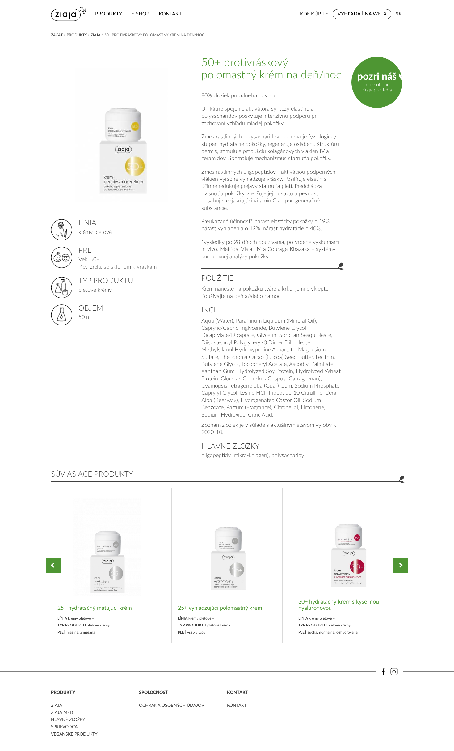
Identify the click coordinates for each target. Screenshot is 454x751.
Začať (57, 35)
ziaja (56, 705)
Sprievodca (64, 727)
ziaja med (62, 713)
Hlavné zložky (68, 720)
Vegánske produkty (74, 734)
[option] (106, 565)
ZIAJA (95, 35)
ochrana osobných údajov (171, 705)
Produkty (108, 13)
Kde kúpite (314, 13)
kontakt (170, 13)
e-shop (140, 13)
